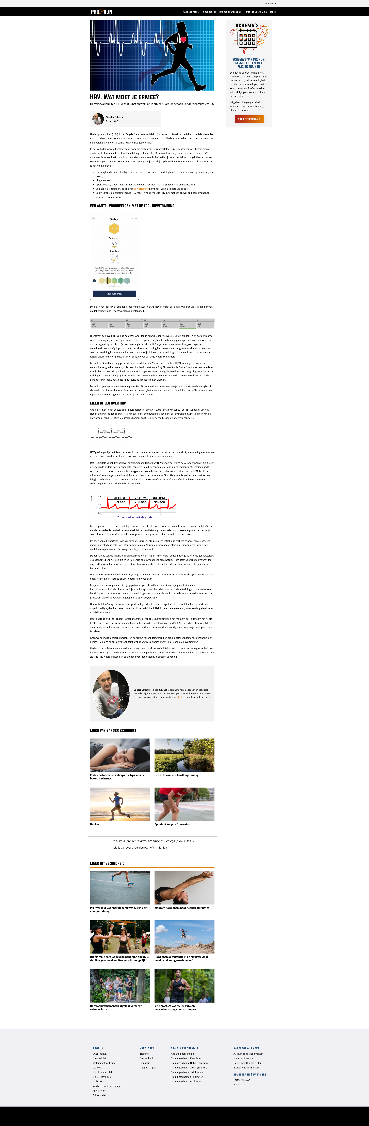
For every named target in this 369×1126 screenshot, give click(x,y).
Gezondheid (146, 1058)
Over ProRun (100, 1053)
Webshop (98, 1081)
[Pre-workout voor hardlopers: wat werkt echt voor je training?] (120, 887)
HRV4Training (141, 188)
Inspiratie (145, 1063)
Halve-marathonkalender (247, 1063)
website (179, 697)
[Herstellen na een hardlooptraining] (185, 755)
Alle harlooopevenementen (248, 1053)
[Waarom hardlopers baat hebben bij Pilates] (185, 887)
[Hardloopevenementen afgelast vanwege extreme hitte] (120, 986)
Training (144, 1053)
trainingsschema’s (255, 11)
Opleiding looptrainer (104, 1063)
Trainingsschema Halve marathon (189, 1063)
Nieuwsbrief (99, 1058)
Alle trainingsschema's (183, 1053)
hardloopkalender (230, 11)
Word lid (97, 1067)
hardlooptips (191, 11)
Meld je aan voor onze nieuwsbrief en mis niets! (140, 847)
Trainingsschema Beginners (186, 1081)
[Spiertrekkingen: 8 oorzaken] (185, 804)
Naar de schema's (249, 119)
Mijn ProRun (270, 3)
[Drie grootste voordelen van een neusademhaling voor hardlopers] (185, 986)
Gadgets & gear (148, 1067)
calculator (209, 11)
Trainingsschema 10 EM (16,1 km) (189, 1067)
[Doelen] (120, 804)
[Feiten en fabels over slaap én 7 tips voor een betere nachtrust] (120, 755)
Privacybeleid (100, 1095)
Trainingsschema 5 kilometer (187, 1076)
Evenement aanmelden (246, 1067)
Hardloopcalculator (103, 1072)
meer (273, 11)
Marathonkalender (244, 1058)
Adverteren (239, 1084)
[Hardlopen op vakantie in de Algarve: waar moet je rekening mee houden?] (185, 937)
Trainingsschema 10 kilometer (187, 1072)
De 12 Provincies (102, 1076)
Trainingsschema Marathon (186, 1058)
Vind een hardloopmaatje (107, 1086)
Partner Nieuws (242, 1079)
